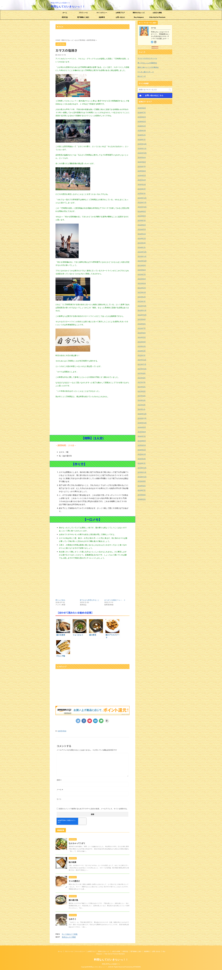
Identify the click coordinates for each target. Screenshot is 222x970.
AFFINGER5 (137, 967)
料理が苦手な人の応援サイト (111, 964)
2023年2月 (142, 297)
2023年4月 (142, 288)
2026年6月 (142, 117)
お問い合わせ (120, 17)
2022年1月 (141, 355)
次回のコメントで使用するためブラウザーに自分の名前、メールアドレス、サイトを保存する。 (93, 809)
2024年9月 (142, 211)
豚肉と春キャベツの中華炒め (148, 67)
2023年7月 (142, 274)
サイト (59, 799)
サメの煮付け (74, 881)
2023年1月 (142, 301)
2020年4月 (142, 450)
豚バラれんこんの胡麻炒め (147, 63)
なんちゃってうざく (77, 843)
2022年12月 (142, 306)
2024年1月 (142, 247)
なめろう (72, 919)
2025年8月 (142, 162)
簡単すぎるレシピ (139, 12)
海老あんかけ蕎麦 (69, 937)
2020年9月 (142, 427)
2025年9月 (142, 157)
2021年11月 (142, 364)
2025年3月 (142, 184)
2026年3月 (142, 130)
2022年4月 (142, 342)
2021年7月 (141, 382)
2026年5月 (142, 121)
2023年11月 (142, 256)
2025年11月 (142, 148)
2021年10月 (142, 369)
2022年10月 (142, 315)
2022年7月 (142, 328)
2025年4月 (142, 180)
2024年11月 (142, 202)
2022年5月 (142, 337)
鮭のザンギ (142, 76)
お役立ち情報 (157, 12)
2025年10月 (142, 153)
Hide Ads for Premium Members (157, 17)
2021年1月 (141, 409)
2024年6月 (142, 225)
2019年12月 (142, 468)
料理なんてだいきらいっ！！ (68, 6)
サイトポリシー (102, 12)
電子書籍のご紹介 (83, 17)
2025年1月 (142, 193)
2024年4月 (142, 234)
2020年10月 (142, 423)
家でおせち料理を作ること (89, 600)
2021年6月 (142, 387)
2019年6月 (142, 495)
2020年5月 (142, 445)
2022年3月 (142, 346)
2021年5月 (142, 391)
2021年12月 (142, 360)
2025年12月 (142, 144)
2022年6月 (142, 333)
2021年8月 (142, 378)
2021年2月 (141, 405)
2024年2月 (142, 243)
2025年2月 (142, 189)
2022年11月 (142, 310)
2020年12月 (142, 414)
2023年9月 (142, 265)
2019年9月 (142, 481)
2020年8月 (142, 432)
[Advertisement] (93, 416)
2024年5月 (142, 229)
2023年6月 (142, 279)
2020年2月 (142, 459)
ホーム (65, 12)
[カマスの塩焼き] (95, 721)
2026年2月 (142, 135)
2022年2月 (142, 351)
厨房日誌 (65, 17)
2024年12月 (142, 198)
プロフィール (83, 12)
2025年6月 (142, 171)
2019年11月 (142, 472)
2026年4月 (142, 126)
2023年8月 (142, 270)
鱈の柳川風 (73, 900)
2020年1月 (142, 463)
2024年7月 (142, 220)
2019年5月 (142, 499)
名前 (59, 780)
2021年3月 (142, 400)
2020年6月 (142, 441)
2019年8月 (142, 486)
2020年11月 (142, 418)
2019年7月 (142, 490)
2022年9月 (142, 319)
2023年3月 (142, 292)
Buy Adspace (139, 17)
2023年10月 (142, 261)
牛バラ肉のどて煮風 (69, 934)
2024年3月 (142, 238)
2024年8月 (142, 216)
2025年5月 (142, 175)
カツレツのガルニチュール (147, 58)
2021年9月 (142, 373)
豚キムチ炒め (60, 600)
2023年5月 (142, 283)
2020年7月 (142, 436)
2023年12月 (142, 252)
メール (60, 789)
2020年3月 (142, 454)
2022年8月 (142, 324)
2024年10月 (142, 207)
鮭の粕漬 (72, 862)
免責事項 (102, 17)
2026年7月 (142, 112)
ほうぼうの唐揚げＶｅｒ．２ (114, 600)
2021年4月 (142, 396)
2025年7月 (142, 166)
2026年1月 (142, 139)
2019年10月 (142, 477)
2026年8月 (142, 108)
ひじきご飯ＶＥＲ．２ (146, 72)
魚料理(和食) (62, 731)
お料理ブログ (120, 12)
